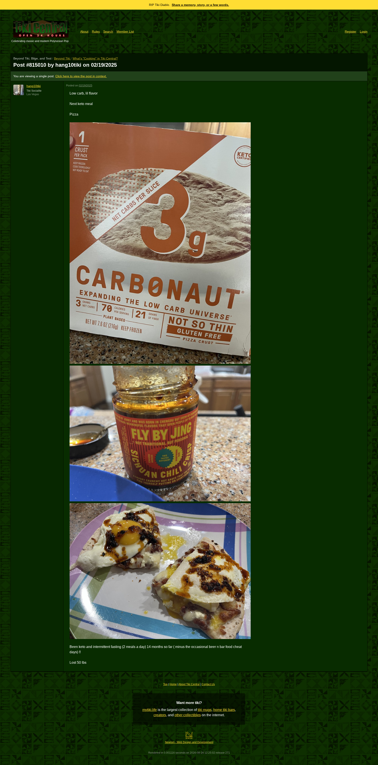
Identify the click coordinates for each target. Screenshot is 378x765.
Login (364, 31)
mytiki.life (149, 710)
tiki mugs (205, 710)
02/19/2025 (85, 85)
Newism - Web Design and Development (189, 742)
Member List (125, 31)
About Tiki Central (189, 684)
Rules (96, 31)
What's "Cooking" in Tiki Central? (95, 58)
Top (165, 684)
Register (350, 31)
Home (173, 684)
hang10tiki (33, 86)
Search (108, 31)
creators (160, 715)
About (84, 31)
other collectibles (188, 715)
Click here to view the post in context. (81, 76)
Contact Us (208, 684)
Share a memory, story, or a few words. (200, 5)
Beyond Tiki (62, 58)
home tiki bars (224, 710)
